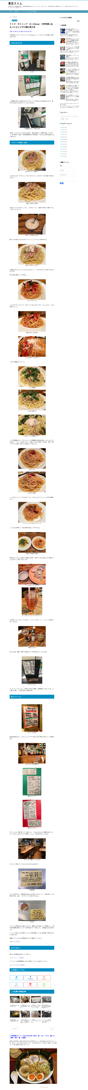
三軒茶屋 (62, 118)
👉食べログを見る (15, 941)
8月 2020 (63, 144)
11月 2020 (63, 139)
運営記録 (17, 11)
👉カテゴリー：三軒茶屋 (17, 958)
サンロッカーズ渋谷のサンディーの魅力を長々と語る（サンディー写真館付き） (72, 70)
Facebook (30, 979)
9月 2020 (63, 141)
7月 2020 (63, 146)
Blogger (46, 1087)
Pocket (30, 986)
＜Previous (14, 1028)
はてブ (16, 985)
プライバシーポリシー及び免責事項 (29, 11)
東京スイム (15, 3)
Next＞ (52, 1028)
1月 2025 (63, 129)
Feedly (44, 986)
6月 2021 (63, 132)
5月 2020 (63, 151)
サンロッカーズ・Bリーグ (66, 116)
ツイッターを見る (18, 965)
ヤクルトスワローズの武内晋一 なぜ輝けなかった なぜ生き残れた (72, 48)
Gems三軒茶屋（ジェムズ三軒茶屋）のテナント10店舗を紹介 (72, 96)
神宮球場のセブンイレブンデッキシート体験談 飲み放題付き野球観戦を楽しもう (72, 40)
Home (11, 11)
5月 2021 (63, 134)
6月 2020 (63, 149)
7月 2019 (63, 156)
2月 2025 (63, 127)
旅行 (67, 118)
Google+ (44, 979)
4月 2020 (63, 153)
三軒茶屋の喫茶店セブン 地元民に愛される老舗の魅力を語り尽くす (72, 79)
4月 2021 (63, 137)
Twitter (16, 979)
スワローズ (75, 116)
